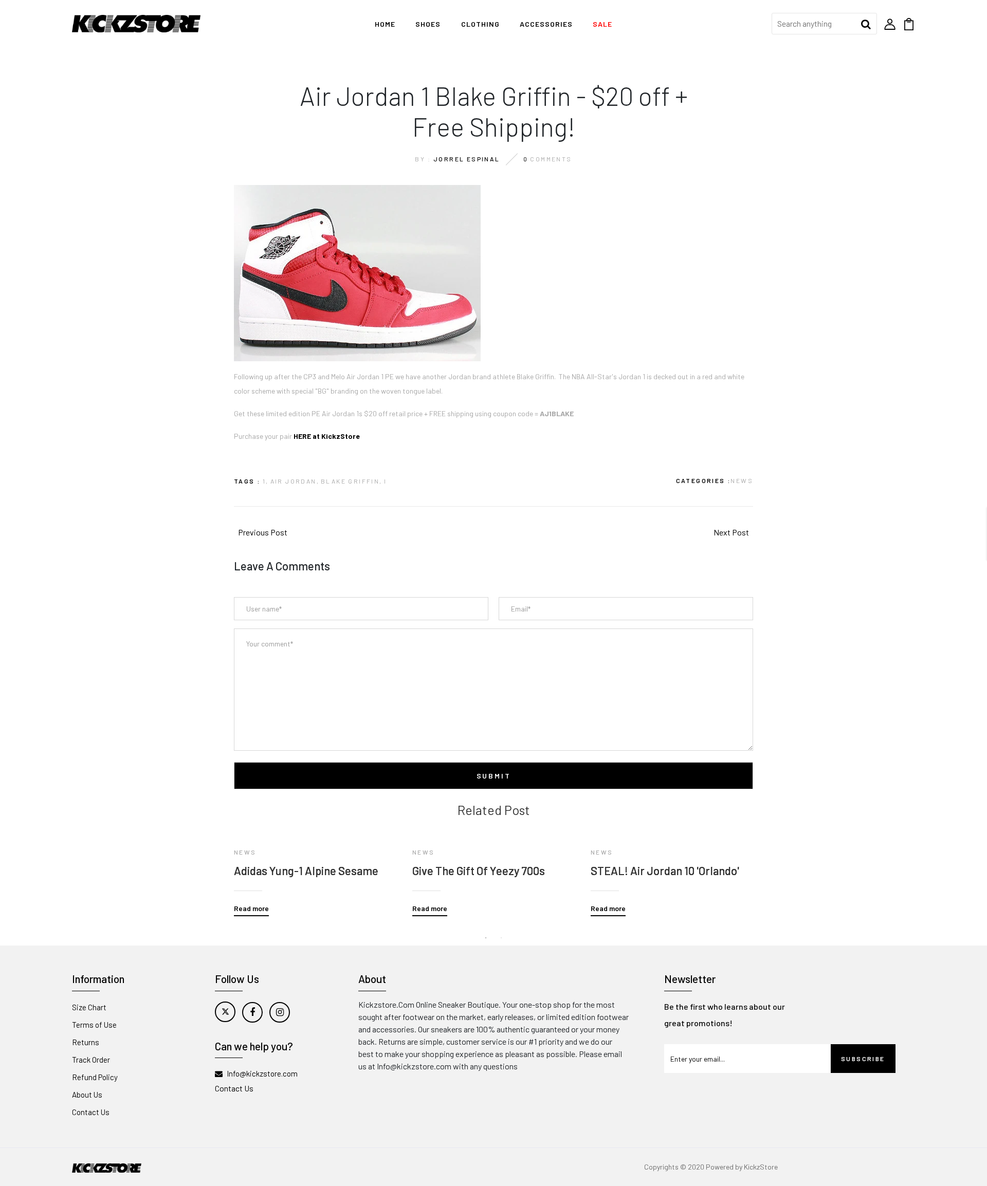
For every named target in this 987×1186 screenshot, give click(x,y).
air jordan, (294, 481)
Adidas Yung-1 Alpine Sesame (306, 870)
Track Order (91, 1059)
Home (385, 24)
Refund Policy (95, 1077)
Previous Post (262, 532)
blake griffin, (351, 481)
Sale (602, 24)
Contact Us (90, 1112)
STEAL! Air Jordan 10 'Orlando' (665, 870)
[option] (315, 867)
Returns (85, 1042)
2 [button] (501, 938)
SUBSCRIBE (863, 1058)
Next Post (731, 532)
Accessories (546, 24)
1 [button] (486, 938)
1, (266, 481)
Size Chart (89, 1007)
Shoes (428, 24)
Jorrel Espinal (466, 158)
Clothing (480, 24)
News (741, 480)
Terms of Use (94, 1024)
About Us (87, 1094)
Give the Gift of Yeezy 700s (478, 870)
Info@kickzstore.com (262, 1073)
